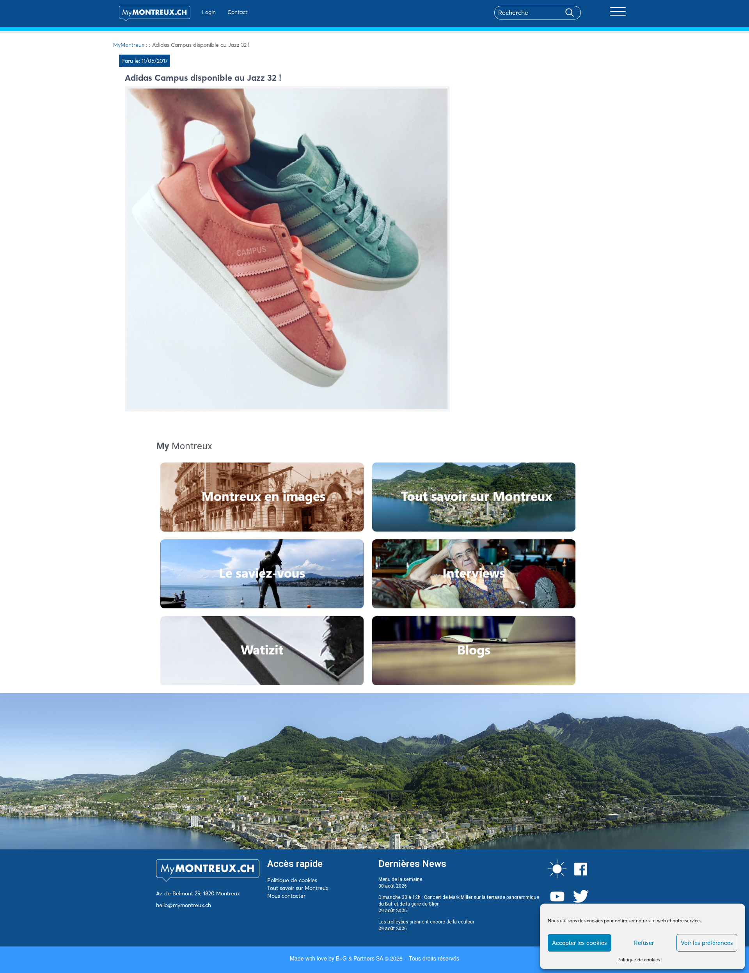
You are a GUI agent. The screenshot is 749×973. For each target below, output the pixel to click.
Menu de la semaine (400, 879)
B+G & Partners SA (359, 958)
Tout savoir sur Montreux (297, 887)
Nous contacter (286, 895)
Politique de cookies (639, 959)
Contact (237, 12)
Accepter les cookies (579, 942)
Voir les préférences (707, 942)
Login (209, 12)
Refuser (644, 942)
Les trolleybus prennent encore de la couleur (426, 922)
